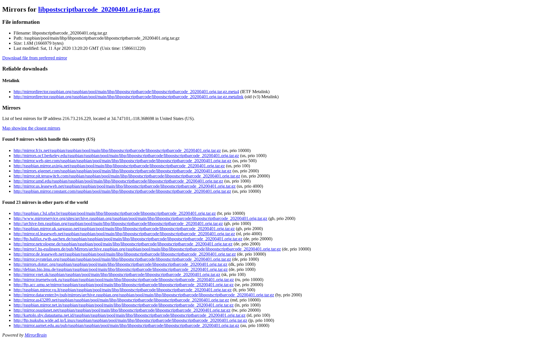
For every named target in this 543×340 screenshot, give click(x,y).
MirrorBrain (36, 335)
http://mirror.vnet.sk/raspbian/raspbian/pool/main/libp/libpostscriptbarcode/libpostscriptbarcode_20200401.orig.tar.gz (117, 274)
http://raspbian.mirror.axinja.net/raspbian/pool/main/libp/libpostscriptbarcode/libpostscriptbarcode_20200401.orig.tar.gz (119, 165)
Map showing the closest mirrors (31, 128)
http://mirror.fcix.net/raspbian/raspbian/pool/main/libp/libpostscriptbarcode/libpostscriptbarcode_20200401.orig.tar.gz (117, 150)
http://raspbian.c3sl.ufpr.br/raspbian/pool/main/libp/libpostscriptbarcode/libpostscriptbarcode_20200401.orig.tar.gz (115, 213)
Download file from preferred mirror (34, 57)
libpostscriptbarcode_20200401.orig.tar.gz (99, 9)
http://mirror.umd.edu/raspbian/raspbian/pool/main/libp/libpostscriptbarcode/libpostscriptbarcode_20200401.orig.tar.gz (118, 181)
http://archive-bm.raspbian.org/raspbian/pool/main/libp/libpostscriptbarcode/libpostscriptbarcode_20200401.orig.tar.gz (118, 223)
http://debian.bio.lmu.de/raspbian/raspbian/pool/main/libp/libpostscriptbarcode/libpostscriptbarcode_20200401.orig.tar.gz (121, 269)
